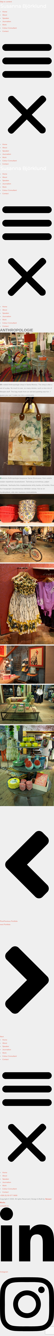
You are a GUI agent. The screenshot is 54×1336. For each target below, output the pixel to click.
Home (4, 12)
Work (4, 25)
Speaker (5, 18)
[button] (27, 88)
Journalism (6, 21)
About (4, 15)
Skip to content (6, 2)
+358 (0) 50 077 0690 (8, 1195)
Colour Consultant (9, 28)
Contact (5, 31)
